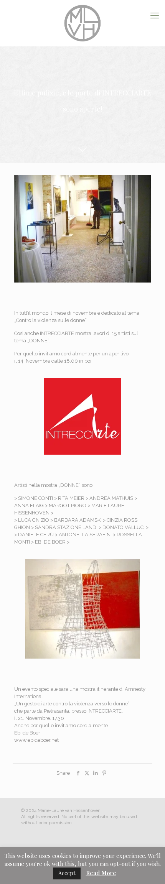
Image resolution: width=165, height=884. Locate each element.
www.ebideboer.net (36, 740)
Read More (101, 873)
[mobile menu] (154, 15)
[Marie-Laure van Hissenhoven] (82, 23)
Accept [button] (66, 873)
